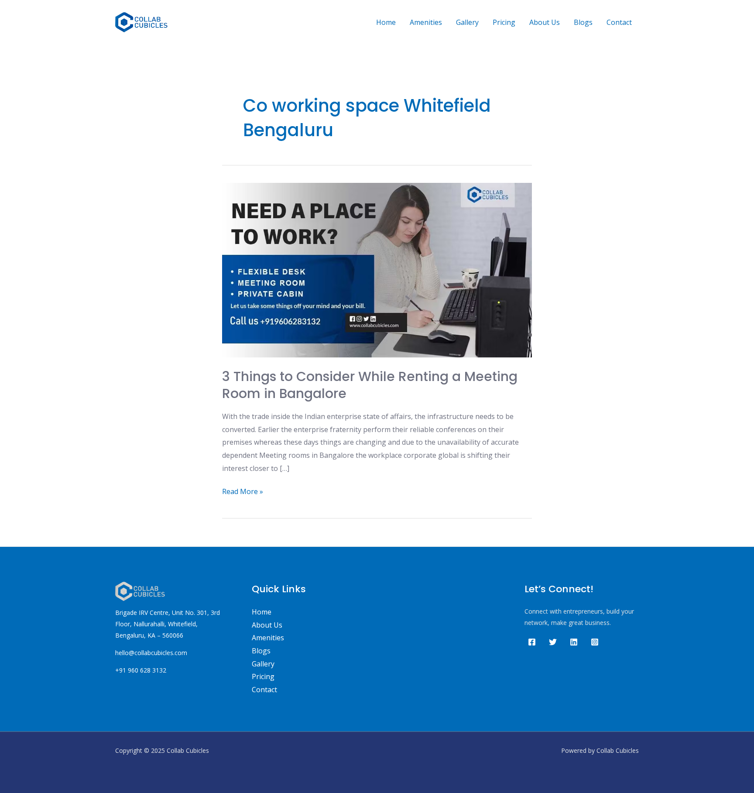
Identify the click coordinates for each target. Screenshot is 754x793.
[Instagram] (594, 642)
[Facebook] (531, 642)
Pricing (504, 22)
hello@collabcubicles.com (151, 653)
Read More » (242, 490)
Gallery (467, 22)
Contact (619, 22)
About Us (544, 22)
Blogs (583, 22)
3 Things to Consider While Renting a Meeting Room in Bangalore (370, 385)
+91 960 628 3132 (140, 670)
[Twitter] (552, 642)
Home (386, 22)
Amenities (426, 22)
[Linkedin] (573, 642)
